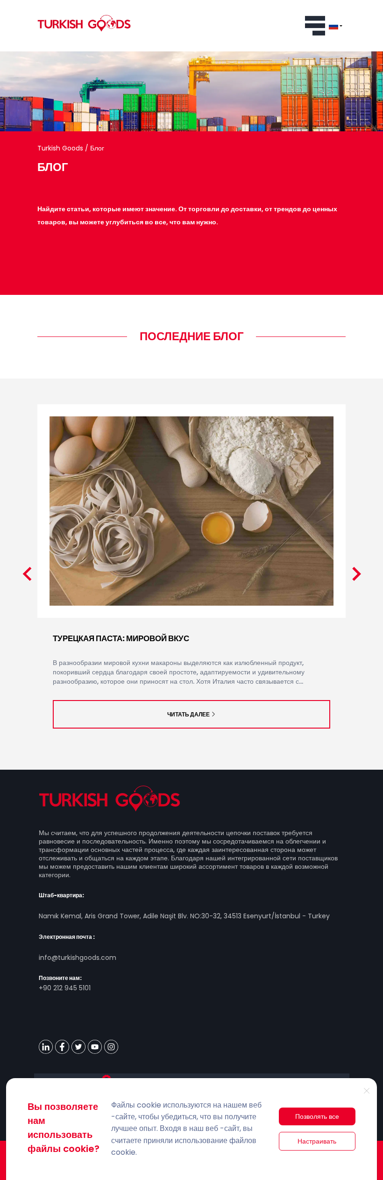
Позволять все (317, 1116)
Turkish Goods (61, 148)
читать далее (188, 714)
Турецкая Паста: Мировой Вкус (121, 638)
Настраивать (317, 1141)
